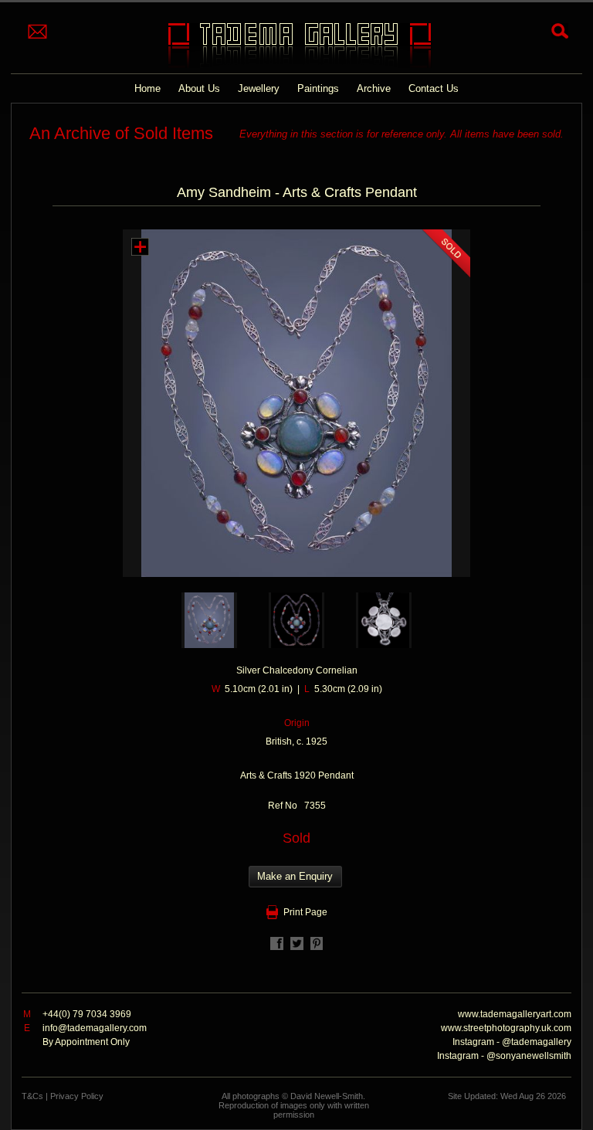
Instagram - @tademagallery (511, 1042)
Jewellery (259, 88)
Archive (374, 88)
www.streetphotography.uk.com (506, 1028)
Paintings (318, 88)
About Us (199, 88)
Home (147, 88)
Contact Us (433, 88)
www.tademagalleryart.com (514, 1014)
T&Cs (32, 1096)
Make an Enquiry (295, 876)
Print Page (305, 912)
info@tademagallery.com (94, 1028)
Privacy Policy (76, 1096)
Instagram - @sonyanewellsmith (504, 1055)
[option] (209, 620)
